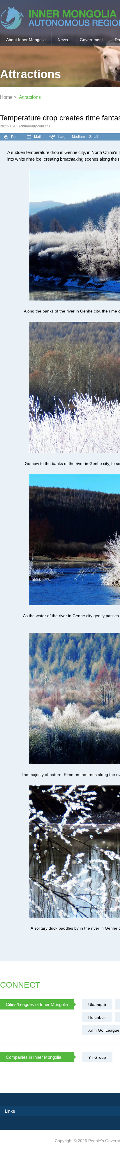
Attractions (30, 97)
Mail (37, 137)
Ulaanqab (97, 1004)
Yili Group (97, 1057)
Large (63, 137)
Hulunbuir (97, 1017)
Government (91, 39)
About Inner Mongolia (26, 39)
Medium (78, 137)
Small (93, 137)
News (63, 39)
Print (14, 137)
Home (6, 97)
